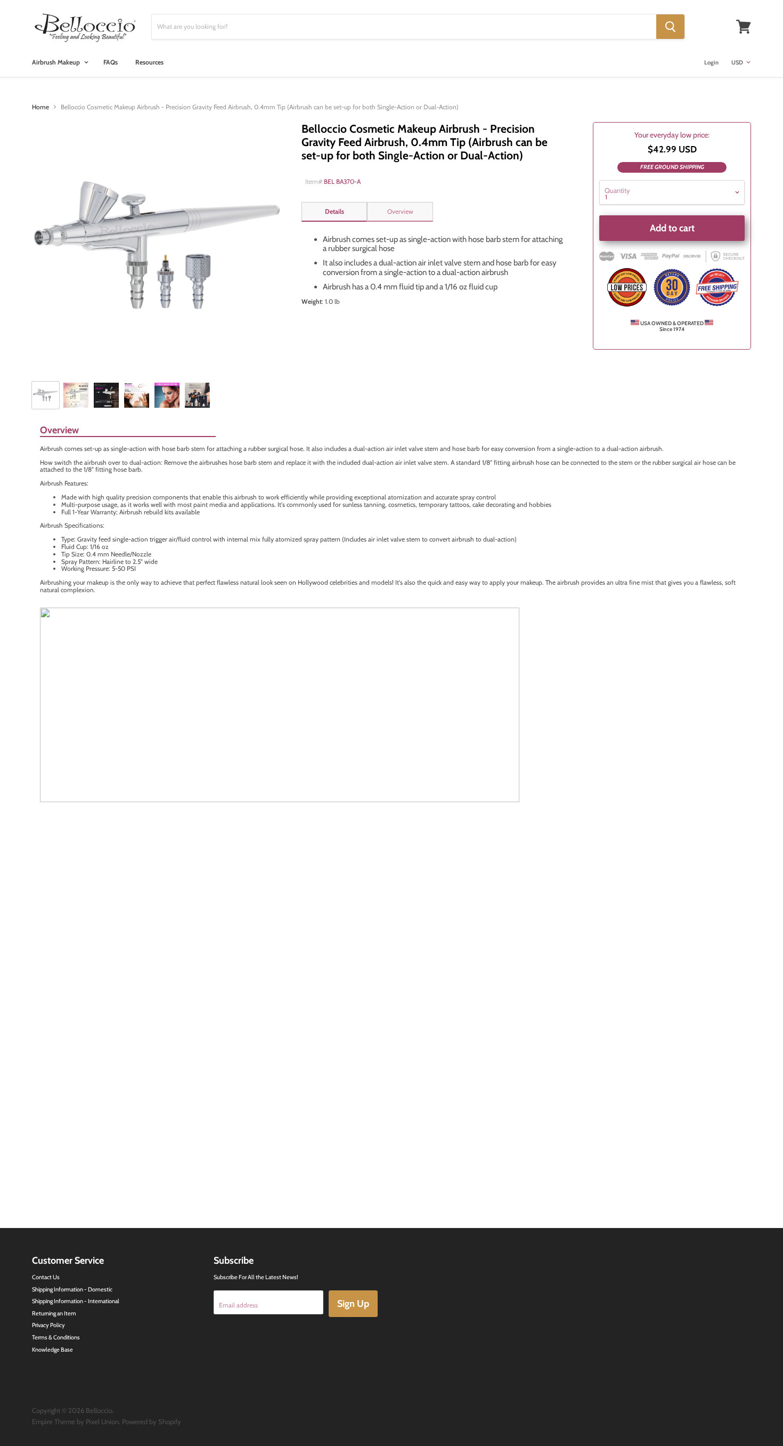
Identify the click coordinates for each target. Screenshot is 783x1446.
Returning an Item (54, 1313)
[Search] (670, 26)
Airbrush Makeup (56, 62)
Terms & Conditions (56, 1337)
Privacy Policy (48, 1325)
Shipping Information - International (75, 1301)
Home (40, 107)
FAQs (110, 62)
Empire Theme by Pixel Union (75, 1421)
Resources (149, 62)
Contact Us (46, 1277)
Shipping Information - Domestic (72, 1289)
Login (711, 62)
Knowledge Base (52, 1349)
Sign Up (353, 1304)
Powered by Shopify (151, 1421)
